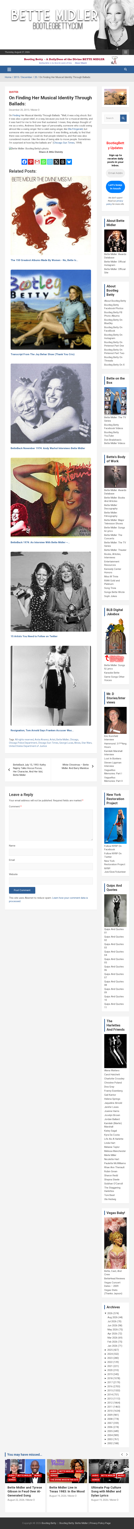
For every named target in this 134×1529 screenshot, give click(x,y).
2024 (110, 1353)
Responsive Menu (125, 52)
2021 (110, 1366)
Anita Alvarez (42, 739)
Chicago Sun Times (64, 142)
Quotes (13, 92)
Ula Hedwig (110, 1199)
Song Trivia (110, 588)
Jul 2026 (112, 1321)
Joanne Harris (111, 1111)
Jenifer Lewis (111, 1107)
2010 (110, 1410)
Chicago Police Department (23, 743)
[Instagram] (50, 160)
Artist (52, 739)
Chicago (74, 739)
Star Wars (87, 743)
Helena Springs (112, 1098)
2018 (110, 1378)
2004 (110, 1435)
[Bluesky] (69, 160)
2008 (110, 1418)
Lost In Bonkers (112, 758)
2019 (110, 1374)
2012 (110, 1402)
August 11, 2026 (99, 1504)
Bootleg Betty (49, 1523)
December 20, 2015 (19, 110)
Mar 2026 (112, 1337)
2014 (110, 1394)
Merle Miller (110, 1155)
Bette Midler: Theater (115, 550)
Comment (15, 806)
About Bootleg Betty (115, 300)
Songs (12, 1475)
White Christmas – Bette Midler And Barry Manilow (75, 766)
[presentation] (122, 1454)
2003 (110, 1439)
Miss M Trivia (111, 576)
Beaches (105, 1471)
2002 (110, 1443)
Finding (16, 115)
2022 (110, 1362)
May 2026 (113, 1329)
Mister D (35, 110)
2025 (110, 1349)
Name (12, 845)
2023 (110, 1358)
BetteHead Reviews (114, 1278)
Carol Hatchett (112, 1074)
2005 (110, 1431)
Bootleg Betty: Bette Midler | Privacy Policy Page (85, 1523)
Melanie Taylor (112, 1147)
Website (13, 874)
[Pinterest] (31, 160)
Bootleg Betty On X (114, 364)
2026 (110, 1313)
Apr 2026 (112, 1333)
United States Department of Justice (28, 746)
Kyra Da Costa (112, 1134)
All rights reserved (24, 739)
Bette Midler (62, 739)
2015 (110, 1390)
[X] (56, 160)
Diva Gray (109, 1086)
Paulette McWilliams (115, 1163)
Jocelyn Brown (112, 1115)
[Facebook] (24, 160)
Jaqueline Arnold (113, 1103)
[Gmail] (37, 160)
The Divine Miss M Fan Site (22, 1480)
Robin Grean (110, 1171)
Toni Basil (109, 1195)
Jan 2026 (112, 1345)
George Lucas (66, 743)
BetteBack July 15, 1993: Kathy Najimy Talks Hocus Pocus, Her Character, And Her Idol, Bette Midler (29, 769)
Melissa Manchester (115, 1151)
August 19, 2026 (16, 1496)
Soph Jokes (110, 596)
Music (37, 1471)
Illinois (77, 743)
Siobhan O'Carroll (113, 1183)
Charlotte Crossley (114, 1078)
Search (123, 118)
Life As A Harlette (113, 1138)
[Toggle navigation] (9, 69)
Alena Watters (111, 1070)
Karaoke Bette (111, 672)
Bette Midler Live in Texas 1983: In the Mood (25, 1489)
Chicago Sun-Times (48, 743)
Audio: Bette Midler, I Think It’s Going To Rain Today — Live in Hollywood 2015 (108, 1493)
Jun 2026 (112, 1325)
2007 (110, 1423)
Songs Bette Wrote (114, 592)
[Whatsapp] (43, 160)
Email (12, 860)
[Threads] (63, 160)
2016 (110, 1386)
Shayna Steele (111, 1179)
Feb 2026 (112, 1341)
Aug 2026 (113, 1317)
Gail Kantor (110, 1094)
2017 (110, 1382)
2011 (110, 1406)
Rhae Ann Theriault (114, 1167)
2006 (110, 1427)
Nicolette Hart (111, 1159)
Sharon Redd (111, 1175)
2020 (110, 1370)
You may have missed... (24, 1455)
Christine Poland (113, 1082)
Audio (11, 1471)
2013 (110, 1398)
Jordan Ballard (112, 1119)
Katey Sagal (110, 1130)
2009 (110, 1414)
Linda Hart (109, 1143)
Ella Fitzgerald (75, 129)
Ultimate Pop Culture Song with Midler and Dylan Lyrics (64, 1491)
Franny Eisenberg (113, 1090)
